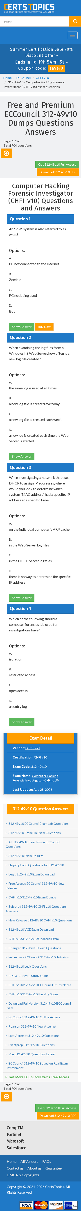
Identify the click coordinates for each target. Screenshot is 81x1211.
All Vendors (29, 1161)
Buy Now (44, 327)
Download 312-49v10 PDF (58, 172)
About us (34, 1168)
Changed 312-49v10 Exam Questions (34, 948)
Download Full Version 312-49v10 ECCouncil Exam (38, 1005)
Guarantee (53, 1168)
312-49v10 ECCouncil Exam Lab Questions (38, 823)
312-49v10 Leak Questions (27, 966)
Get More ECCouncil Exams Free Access (38, 1077)
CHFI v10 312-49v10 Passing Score (33, 994)
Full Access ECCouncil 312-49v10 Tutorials (38, 957)
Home (7, 78)
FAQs (46, 1161)
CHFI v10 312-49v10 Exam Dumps (32, 897)
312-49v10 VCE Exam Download (31, 929)
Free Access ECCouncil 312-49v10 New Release (35, 886)
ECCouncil (23, 78)
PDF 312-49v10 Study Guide (28, 976)
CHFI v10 (42, 78)
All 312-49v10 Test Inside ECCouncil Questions (33, 844)
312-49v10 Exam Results (25, 856)
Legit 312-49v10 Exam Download (31, 874)
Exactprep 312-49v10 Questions (31, 1045)
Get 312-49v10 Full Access (57, 164)
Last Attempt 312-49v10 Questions (33, 1035)
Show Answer (22, 327)
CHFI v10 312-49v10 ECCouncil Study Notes (39, 985)
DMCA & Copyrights (23, 1175)
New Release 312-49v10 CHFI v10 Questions (40, 920)
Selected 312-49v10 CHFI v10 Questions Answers (36, 909)
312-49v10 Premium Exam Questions (34, 833)
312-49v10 (39, 766)
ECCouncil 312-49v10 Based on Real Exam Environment (37, 1065)
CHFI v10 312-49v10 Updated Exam (33, 939)
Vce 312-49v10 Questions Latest (32, 1054)
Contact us (15, 1168)
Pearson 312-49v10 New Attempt (32, 1026)
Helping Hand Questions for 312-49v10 (36, 865)
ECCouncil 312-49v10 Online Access (34, 1017)
